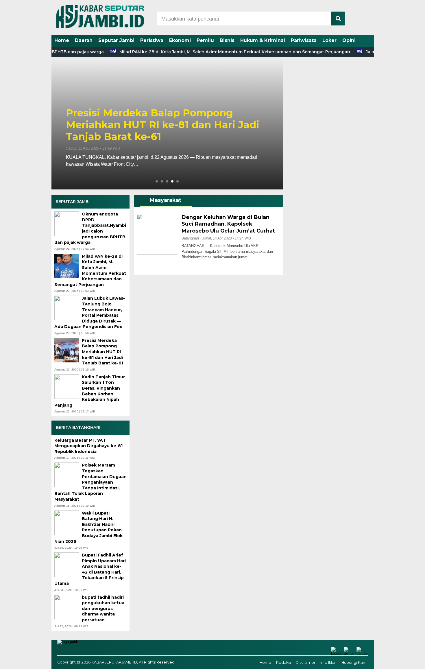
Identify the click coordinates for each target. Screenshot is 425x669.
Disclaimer (305, 662)
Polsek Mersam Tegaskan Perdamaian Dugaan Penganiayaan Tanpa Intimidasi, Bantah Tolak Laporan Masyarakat (90, 482)
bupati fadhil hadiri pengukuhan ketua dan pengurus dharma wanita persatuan (103, 608)
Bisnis (227, 40)
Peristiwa (151, 40)
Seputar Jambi (116, 40)
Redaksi (283, 662)
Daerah (84, 40)
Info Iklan (328, 662)
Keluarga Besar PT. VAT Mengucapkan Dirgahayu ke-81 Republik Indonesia (88, 446)
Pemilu (205, 40)
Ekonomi (180, 40)
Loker (329, 40)
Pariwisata (304, 40)
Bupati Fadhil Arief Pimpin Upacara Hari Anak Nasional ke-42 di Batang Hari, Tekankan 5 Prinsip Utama (90, 569)
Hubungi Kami (354, 662)
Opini (349, 40)
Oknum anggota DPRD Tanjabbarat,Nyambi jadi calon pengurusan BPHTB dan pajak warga (90, 228)
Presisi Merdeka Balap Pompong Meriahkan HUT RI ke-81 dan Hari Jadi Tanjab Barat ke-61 (162, 124)
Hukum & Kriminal (262, 40)
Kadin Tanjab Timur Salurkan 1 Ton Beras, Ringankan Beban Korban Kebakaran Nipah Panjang (89, 391)
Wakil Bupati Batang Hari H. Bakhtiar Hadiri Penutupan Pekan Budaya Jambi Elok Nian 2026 (88, 527)
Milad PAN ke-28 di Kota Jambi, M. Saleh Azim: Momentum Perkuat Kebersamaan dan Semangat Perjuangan (221, 52)
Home (61, 40)
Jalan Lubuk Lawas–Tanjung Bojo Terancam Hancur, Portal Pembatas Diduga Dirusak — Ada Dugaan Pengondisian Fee (89, 312)
